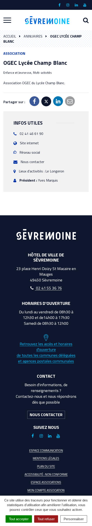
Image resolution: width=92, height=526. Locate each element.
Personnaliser (74, 519)
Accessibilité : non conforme (46, 474)
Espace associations (46, 482)
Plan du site (46, 466)
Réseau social (29, 152)
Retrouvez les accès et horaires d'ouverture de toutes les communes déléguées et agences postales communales (46, 352)
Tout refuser (46, 519)
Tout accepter (19, 519)
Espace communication (46, 450)
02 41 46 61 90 (31, 133)
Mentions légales (46, 458)
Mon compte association (46, 490)
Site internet (29, 143)
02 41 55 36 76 (48, 288)
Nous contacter (32, 161)
